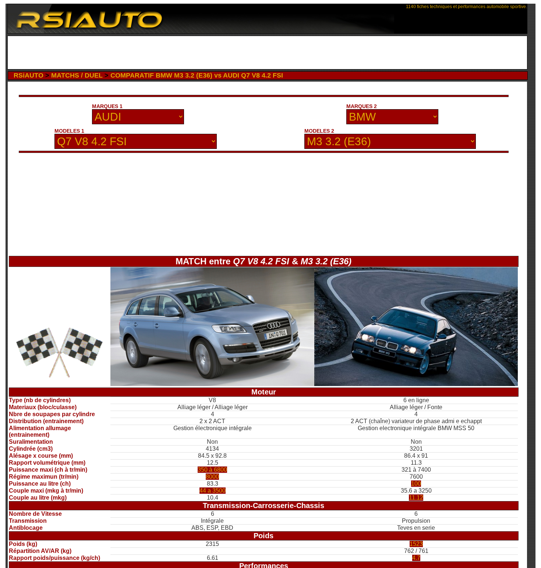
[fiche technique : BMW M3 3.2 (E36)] (416, 384)
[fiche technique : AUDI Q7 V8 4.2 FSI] (212, 384)
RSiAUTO (28, 75)
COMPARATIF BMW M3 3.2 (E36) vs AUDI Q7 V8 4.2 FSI (196, 75)
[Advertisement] (267, 52)
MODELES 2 (319, 131)
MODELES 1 (69, 131)
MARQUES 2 (361, 106)
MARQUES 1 (107, 106)
